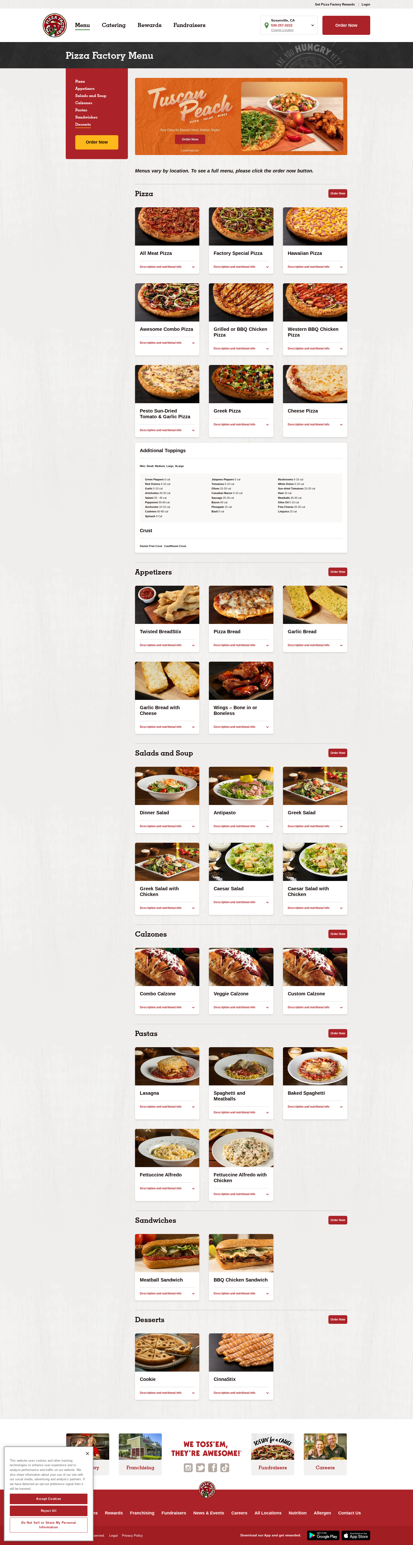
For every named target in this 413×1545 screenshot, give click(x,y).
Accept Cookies (48, 1499)
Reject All (49, 1511)
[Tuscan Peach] (241, 116)
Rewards (150, 24)
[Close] (87, 1453)
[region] (48, 1493)
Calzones (83, 103)
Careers (239, 1513)
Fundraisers (190, 24)
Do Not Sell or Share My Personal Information (48, 1525)
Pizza (80, 81)
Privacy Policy (132, 1535)
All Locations (268, 1513)
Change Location (282, 30)
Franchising (142, 1513)
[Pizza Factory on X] (200, 1467)
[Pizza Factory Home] (55, 25)
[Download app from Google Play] (322, 1535)
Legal (113, 1535)
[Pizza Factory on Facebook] (212, 1467)
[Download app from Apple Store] (355, 1535)
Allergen (322, 1513)
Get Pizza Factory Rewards (335, 4)
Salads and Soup (90, 95)
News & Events (208, 1513)
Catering (114, 24)
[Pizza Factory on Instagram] (188, 1467)
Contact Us (349, 1513)
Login (366, 4)
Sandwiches (86, 117)
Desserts (83, 124)
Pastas (81, 110)
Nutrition (298, 1513)
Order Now (346, 25)
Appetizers (85, 88)
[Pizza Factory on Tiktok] (224, 1467)
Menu (82, 24)
